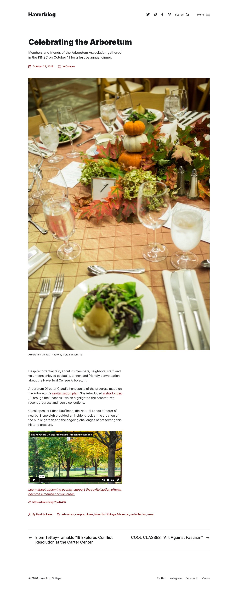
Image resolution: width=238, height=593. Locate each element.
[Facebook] (162, 14)
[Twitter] (148, 14)
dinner (89, 514)
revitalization (138, 514)
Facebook (192, 578)
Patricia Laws (44, 514)
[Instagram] (155, 14)
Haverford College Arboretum (111, 514)
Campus (70, 66)
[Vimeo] (169, 14)
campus (80, 514)
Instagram (176, 578)
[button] (182, 14)
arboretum (68, 514)
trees (150, 514)
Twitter (161, 578)
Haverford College (50, 578)
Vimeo (206, 578)
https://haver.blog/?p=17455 (49, 502)
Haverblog (42, 14)
